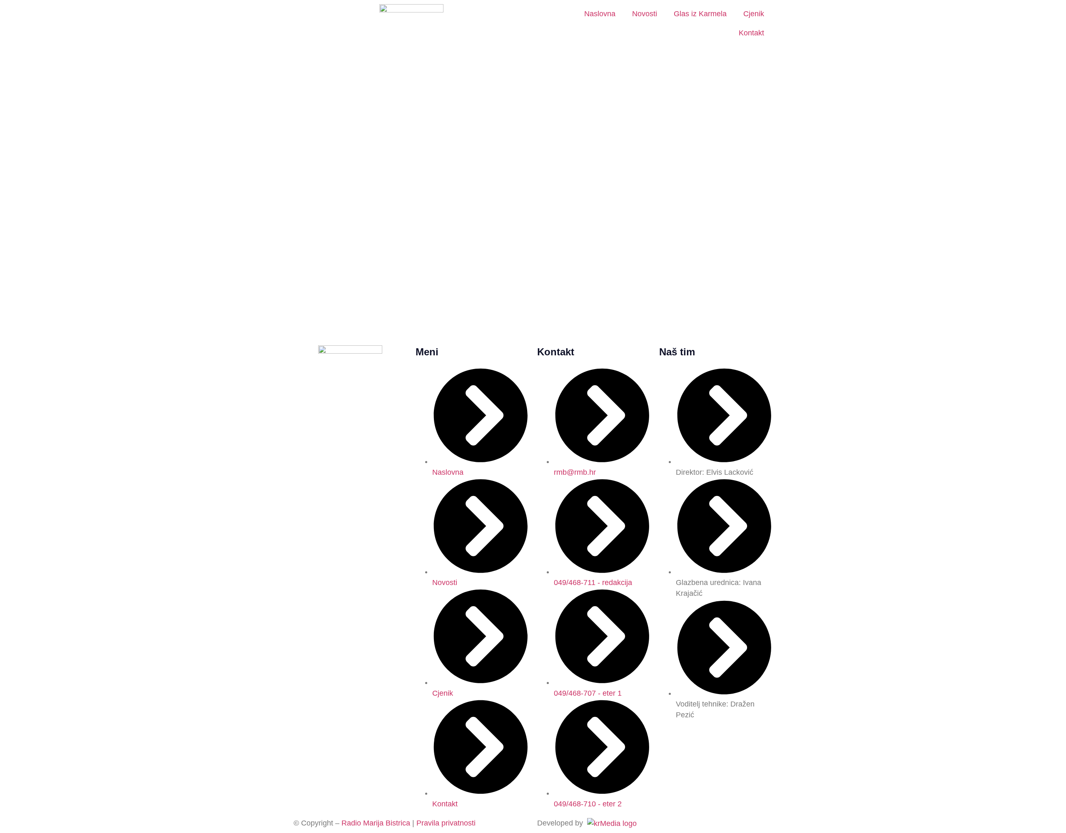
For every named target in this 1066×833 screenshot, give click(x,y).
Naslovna (599, 14)
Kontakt (751, 33)
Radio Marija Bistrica (375, 823)
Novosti (644, 14)
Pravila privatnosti (446, 823)
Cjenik (753, 14)
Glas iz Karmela (700, 14)
